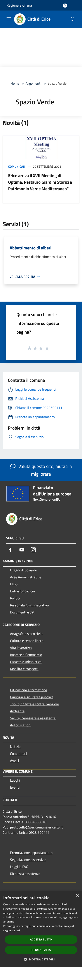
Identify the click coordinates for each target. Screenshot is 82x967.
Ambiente (17, 711)
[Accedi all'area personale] (65, 5)
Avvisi (14, 760)
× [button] (77, 895)
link (18, 930)
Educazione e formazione (28, 690)
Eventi (15, 787)
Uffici (14, 584)
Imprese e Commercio (26, 654)
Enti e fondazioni (22, 591)
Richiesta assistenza (25, 873)
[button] (41, 959)
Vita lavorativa (21, 647)
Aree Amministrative (25, 577)
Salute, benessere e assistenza (33, 718)
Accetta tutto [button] (41, 939)
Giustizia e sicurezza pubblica (31, 697)
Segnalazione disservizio (28, 859)
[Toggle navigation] (8, 18)
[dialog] (41, 929)
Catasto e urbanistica (26, 661)
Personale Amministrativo (29, 605)
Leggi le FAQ (19, 866)
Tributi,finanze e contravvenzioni (34, 704)
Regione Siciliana (19, 5)
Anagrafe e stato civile (26, 633)
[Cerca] (72, 19)
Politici (15, 598)
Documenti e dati (22, 612)
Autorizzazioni (20, 725)
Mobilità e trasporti (24, 668)
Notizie (15, 746)
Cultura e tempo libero (26, 640)
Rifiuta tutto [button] (41, 950)
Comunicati (16, 166)
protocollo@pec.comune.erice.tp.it (36, 827)
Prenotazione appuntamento (31, 852)
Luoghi (15, 780)
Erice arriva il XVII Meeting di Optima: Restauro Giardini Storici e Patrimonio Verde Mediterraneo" (40, 182)
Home (14, 83)
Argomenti (33, 83)
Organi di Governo (23, 570)
